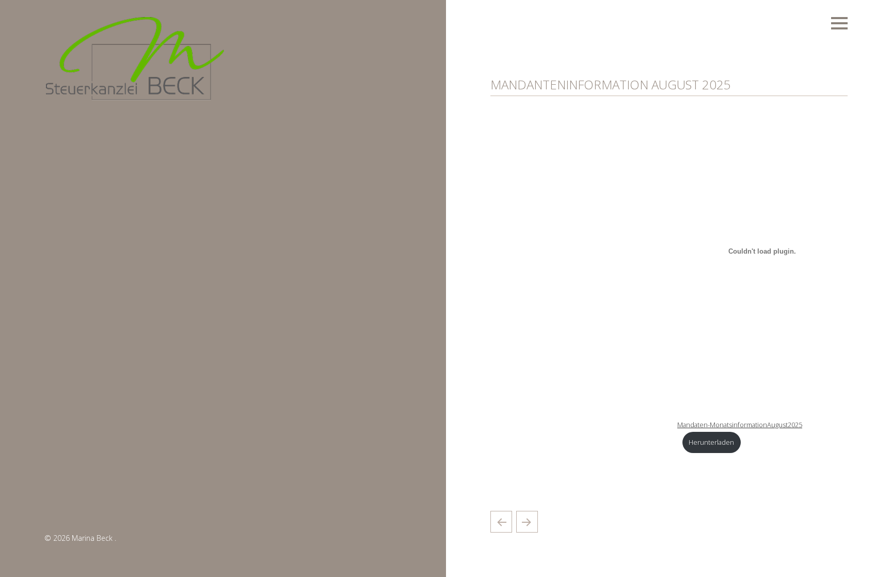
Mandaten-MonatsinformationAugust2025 (739, 424)
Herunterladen (711, 442)
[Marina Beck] (134, 99)
